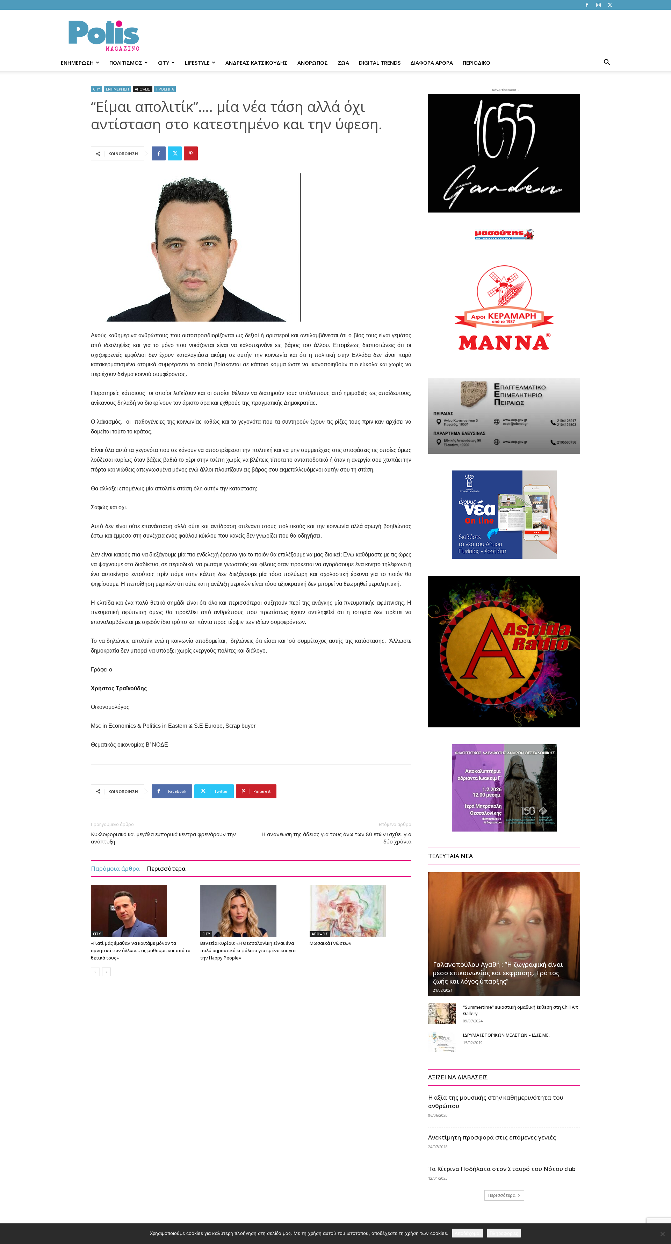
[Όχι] (662, 1233)
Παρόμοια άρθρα (115, 868)
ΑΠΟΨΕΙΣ (142, 89)
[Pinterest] (191, 153)
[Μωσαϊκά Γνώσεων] (361, 911)
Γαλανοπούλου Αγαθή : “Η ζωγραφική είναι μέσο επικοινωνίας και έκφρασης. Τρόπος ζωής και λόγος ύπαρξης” (498, 972)
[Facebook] (587, 5)
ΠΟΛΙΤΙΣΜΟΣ (125, 62)
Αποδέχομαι (468, 1233)
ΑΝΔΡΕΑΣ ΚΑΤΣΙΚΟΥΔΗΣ (256, 62)
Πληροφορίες (504, 1233)
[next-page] (106, 972)
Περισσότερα (166, 868)
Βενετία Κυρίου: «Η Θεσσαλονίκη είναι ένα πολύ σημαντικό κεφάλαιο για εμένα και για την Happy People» (248, 950)
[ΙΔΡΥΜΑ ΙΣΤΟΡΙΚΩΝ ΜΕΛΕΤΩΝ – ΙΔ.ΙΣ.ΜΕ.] (442, 1041)
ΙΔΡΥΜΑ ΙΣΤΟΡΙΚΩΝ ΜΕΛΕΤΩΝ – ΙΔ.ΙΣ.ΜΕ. (506, 1035)
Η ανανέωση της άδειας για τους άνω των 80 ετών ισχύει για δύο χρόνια (336, 837)
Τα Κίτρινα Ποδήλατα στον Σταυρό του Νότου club (502, 1169)
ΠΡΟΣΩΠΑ (165, 89)
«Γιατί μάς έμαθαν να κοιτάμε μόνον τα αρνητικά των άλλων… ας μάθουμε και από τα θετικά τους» (140, 950)
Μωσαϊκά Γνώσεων (331, 943)
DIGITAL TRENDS (380, 62)
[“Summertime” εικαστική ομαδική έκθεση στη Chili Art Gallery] (442, 1013)
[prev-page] (95, 972)
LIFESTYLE (197, 62)
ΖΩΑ (343, 62)
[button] (606, 63)
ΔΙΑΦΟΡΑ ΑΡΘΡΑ (431, 62)
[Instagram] (598, 5)
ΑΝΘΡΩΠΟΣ (312, 62)
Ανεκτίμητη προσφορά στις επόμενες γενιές (492, 1137)
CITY (163, 62)
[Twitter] (610, 5)
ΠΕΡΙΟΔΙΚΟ (476, 62)
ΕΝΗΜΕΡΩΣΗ (77, 62)
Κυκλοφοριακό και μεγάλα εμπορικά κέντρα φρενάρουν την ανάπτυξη (163, 837)
